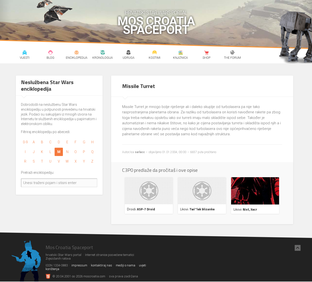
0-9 (25, 142)
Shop (206, 53)
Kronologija (102, 53)
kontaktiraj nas (101, 265)
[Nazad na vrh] (298, 248)
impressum (79, 265)
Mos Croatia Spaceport (156, 25)
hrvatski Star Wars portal (156, 13)
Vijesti (24, 53)
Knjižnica (180, 53)
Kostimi (154, 53)
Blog (50, 53)
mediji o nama (125, 265)
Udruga (128, 53)
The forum (232, 53)
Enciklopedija (76, 53)
